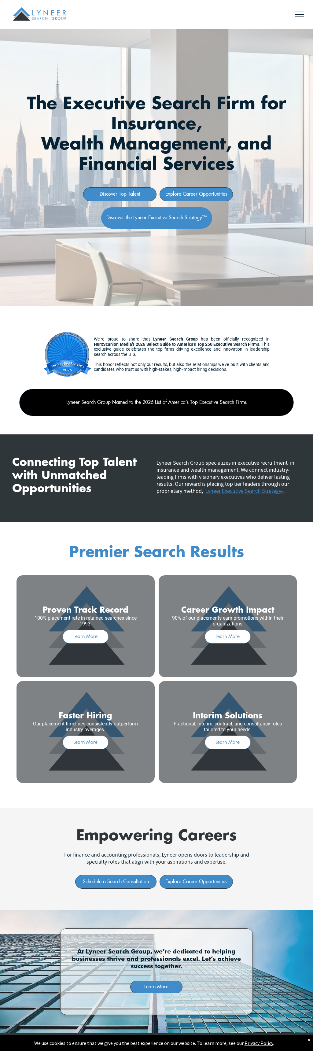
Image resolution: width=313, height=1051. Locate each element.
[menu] (299, 14)
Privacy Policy (259, 1043)
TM (282, 491)
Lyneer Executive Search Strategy (243, 490)
